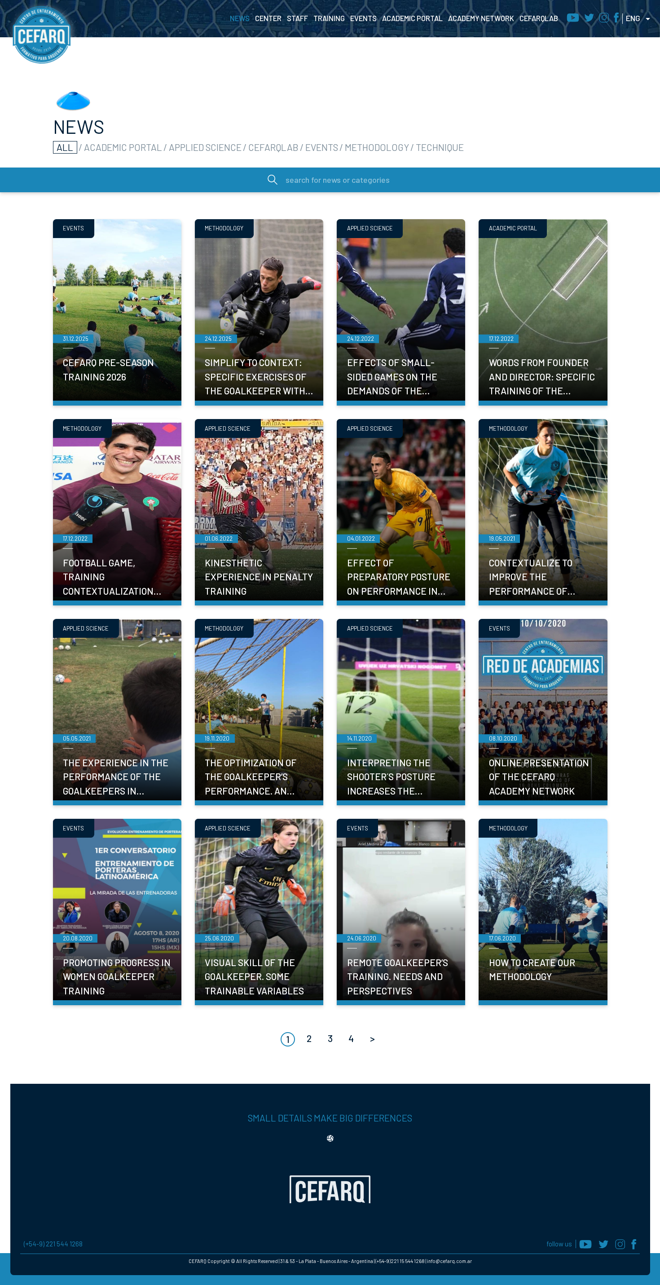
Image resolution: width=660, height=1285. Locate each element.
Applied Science (205, 147)
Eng (633, 18)
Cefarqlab (538, 18)
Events (363, 18)
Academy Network (481, 18)
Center (268, 18)
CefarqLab (273, 147)
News (240, 18)
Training (329, 18)
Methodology (377, 147)
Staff (297, 18)
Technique (440, 147)
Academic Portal (412, 18)
